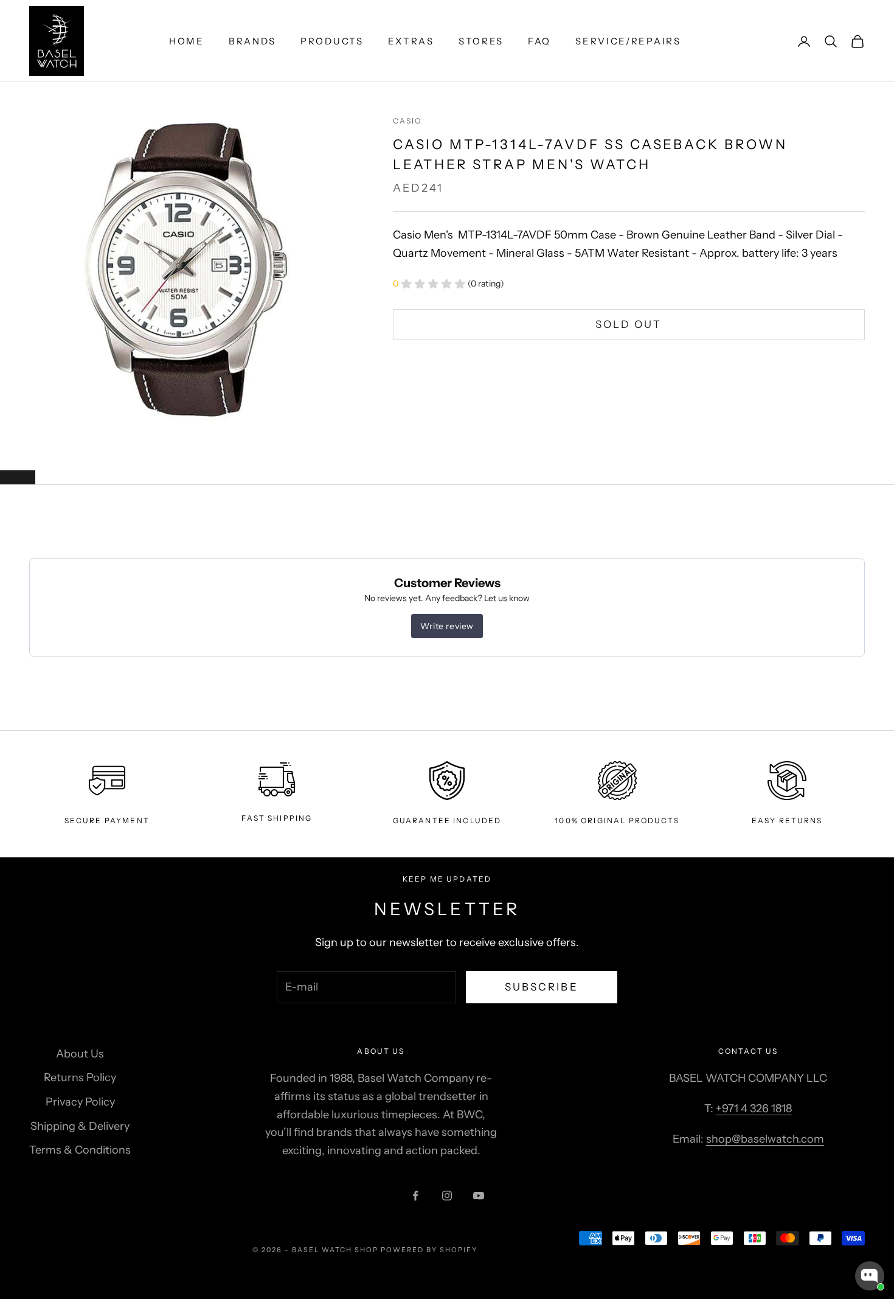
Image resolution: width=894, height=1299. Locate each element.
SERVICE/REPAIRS (628, 41)
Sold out (628, 324)
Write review (447, 626)
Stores (481, 41)
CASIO (407, 120)
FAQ (539, 41)
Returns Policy (80, 1077)
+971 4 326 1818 (754, 1108)
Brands (252, 41)
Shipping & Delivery (80, 1126)
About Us (80, 1053)
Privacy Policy (80, 1102)
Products (332, 41)
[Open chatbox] (869, 1275)
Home (186, 41)
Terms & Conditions (80, 1150)
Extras (411, 41)
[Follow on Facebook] (415, 1195)
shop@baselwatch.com (765, 1139)
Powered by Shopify (429, 1249)
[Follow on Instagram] (447, 1195)
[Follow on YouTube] (479, 1195)
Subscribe (541, 987)
